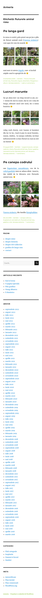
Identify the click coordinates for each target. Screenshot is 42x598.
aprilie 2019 (10, 428)
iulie (10, 222)
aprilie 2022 (10, 324)
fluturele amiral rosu (21, 149)
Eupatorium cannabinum (17, 168)
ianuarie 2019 (10, 436)
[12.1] (34, 121)
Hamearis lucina (8, 151)
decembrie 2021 (11, 335)
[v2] (33, 51)
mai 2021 (9, 355)
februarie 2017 (11, 503)
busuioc (30, 147)
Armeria (8, 7)
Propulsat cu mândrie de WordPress (22, 594)
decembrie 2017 (11, 474)
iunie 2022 (9, 318)
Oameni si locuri (11, 557)
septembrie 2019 (12, 413)
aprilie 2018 (10, 462)
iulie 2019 (9, 419)
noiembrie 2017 (11, 477)
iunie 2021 (9, 353)
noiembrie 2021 (11, 338)
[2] (30, 187)
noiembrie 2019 (11, 407)
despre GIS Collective (13, 245)
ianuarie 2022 (10, 332)
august (24, 147)
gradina (35, 149)
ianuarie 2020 (10, 402)
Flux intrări (9, 580)
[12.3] (16, 121)
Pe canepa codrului (17, 162)
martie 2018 (10, 465)
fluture (26, 78)
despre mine (10, 239)
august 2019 (10, 416)
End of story (10, 281)
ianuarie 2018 (10, 471)
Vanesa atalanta (9, 212)
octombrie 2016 (11, 514)
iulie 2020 (9, 384)
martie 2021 (10, 361)
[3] (12, 201)
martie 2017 (10, 500)
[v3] (21, 51)
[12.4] (7, 121)
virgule (21, 70)
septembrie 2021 (12, 344)
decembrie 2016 (11, 508)
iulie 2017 (9, 488)
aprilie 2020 (10, 393)
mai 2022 (9, 321)
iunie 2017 (9, 491)
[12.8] (34, 114)
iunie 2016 (9, 526)
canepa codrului (25, 218)
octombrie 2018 (11, 445)
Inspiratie (9, 554)
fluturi (30, 149)
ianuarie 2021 (10, 367)
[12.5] (7, 114)
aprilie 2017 (9, 497)
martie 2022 (10, 327)
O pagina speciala (12, 284)
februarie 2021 (11, 364)
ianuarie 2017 (10, 506)
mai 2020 (9, 390)
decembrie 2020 (11, 370)
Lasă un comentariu (28, 83)
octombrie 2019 (11, 410)
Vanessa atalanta (31, 40)
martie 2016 (10, 534)
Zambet (19, 78)
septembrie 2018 (12, 448)
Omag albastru (11, 289)
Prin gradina (10, 286)
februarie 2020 (11, 399)
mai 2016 (9, 529)
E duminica (9, 292)
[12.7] (25, 114)
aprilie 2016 (10, 531)
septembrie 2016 (12, 517)
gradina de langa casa (14, 247)
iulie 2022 (9, 315)
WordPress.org (11, 586)
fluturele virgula (16, 81)
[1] (12, 187)
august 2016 (10, 520)
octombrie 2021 (11, 341)
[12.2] (25, 121)
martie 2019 (10, 430)
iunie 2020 (9, 387)
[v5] (21, 61)
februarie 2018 (11, 468)
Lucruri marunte (15, 91)
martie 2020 (10, 396)
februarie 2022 (11, 329)
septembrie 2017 (12, 482)
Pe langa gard (13, 31)
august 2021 (10, 347)
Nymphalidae (31, 212)
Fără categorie (11, 551)
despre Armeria (11, 242)
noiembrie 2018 (11, 442)
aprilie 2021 (10, 358)
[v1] (9, 51)
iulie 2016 (9, 523)
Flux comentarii (11, 583)
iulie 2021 (9, 350)
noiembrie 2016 (11, 511)
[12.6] (16, 114)
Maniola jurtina (20, 151)
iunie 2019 (9, 422)
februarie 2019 (11, 433)
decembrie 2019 (11, 405)
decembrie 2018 (11, 439)
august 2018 (10, 451)
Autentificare (10, 577)
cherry (11, 149)
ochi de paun (30, 151)
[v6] (33, 61)
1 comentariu (20, 153)
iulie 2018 (9, 454)
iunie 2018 (9, 456)
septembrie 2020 (12, 379)
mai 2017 (8, 494)
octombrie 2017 (11, 480)
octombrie (26, 81)
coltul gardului (9, 171)
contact (8, 250)
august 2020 (10, 381)
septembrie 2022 (12, 309)
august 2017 (10, 485)
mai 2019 (9, 425)
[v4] (9, 61)
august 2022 (10, 312)
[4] (30, 201)
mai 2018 (9, 459)
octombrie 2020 (11, 376)
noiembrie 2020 (11, 373)
